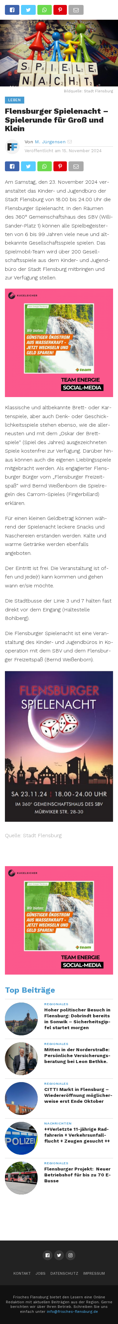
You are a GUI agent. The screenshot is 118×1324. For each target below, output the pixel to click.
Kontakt (22, 1273)
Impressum (94, 1273)
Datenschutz (64, 1273)
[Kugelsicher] (59, 394)
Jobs (41, 1273)
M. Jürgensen (50, 141)
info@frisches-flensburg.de (72, 1312)
